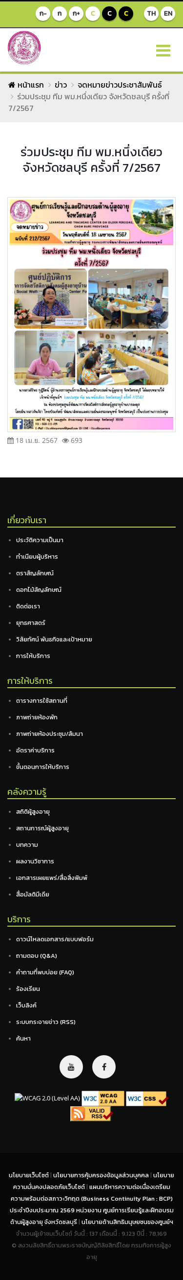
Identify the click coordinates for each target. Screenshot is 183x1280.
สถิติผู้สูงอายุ (33, 811)
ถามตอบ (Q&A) (36, 955)
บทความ (27, 844)
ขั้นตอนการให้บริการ (42, 766)
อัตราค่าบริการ (35, 750)
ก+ (76, 13)
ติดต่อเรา (28, 606)
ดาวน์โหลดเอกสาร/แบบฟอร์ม (55, 939)
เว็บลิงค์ (26, 1005)
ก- (43, 13)
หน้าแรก (30, 85)
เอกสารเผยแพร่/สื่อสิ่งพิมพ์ (51, 877)
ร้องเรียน (28, 988)
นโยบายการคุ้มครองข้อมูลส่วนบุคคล (101, 1175)
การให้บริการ (33, 655)
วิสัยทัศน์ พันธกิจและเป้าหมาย (54, 639)
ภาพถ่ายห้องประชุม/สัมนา (49, 733)
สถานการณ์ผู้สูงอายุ (42, 828)
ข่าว (61, 85)
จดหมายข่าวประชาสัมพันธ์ (120, 85)
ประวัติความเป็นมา (39, 540)
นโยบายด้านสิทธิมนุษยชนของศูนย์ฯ (127, 1221)
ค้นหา (23, 1038)
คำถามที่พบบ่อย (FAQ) (45, 972)
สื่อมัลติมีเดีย (32, 894)
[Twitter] (71, 1067)
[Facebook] (104, 1067)
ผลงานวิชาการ (35, 861)
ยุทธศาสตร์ (30, 622)
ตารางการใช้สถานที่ (41, 700)
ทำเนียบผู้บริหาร (37, 556)
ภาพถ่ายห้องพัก (37, 717)
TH (151, 13)
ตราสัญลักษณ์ (35, 573)
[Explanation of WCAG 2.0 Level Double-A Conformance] (102, 1098)
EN (168, 13)
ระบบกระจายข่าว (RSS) (46, 1021)
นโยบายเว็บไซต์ (29, 1175)
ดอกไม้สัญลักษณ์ (38, 589)
